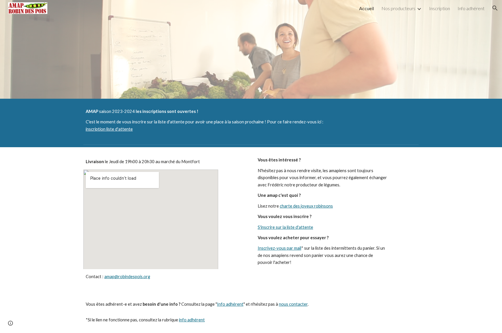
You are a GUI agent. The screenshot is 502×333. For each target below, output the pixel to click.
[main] (208, 120)
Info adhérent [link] (471, 8)
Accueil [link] (366, 8)
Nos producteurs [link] (398, 8)
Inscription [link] (439, 8)
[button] (495, 8)
